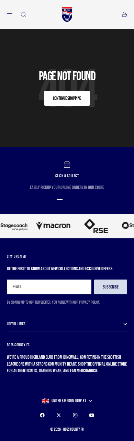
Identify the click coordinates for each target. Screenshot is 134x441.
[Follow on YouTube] (91, 415)
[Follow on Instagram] (75, 415)
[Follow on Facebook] (42, 415)
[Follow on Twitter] (59, 415)
